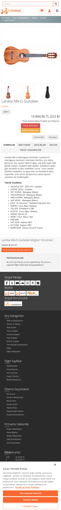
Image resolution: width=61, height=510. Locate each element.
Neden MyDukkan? (14, 429)
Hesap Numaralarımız (15, 415)
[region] (30, 486)
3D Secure (11, 394)
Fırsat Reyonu (12, 369)
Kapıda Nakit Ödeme (15, 411)
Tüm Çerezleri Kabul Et (30, 493)
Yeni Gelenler (12, 373)
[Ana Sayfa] (11, 11)
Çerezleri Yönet (30, 506)
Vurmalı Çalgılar (13, 334)
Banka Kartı (11, 401)
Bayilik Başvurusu (14, 380)
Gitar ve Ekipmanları (15, 321)
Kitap (9, 348)
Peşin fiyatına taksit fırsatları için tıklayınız (41, 121)
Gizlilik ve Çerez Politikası (27, 487)
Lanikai (4, 106)
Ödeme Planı (12, 408)
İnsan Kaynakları (13, 443)
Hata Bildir (40, 145)
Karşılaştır (53, 137)
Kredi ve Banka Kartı (15, 397)
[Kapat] (55, 465)
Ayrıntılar (9, 145)
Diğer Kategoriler (13, 352)
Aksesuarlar (11, 328)
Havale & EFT (12, 404)
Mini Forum (24, 145)
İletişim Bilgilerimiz (14, 436)
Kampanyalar (12, 366)
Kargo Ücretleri (13, 376)
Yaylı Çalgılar (12, 338)
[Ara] (56, 3)
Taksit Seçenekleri (30, 150)
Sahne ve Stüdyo (13, 324)
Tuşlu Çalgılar (12, 331)
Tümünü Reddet (30, 500)
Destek (53, 145)
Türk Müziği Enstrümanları (17, 345)
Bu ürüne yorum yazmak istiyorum (17, 250)
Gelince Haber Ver (30, 130)
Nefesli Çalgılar (13, 341)
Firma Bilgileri (12, 432)
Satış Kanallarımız (14, 439)
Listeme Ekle (39, 137)
